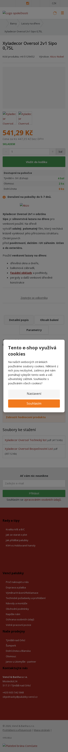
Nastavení (34, 394)
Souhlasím (34, 403)
